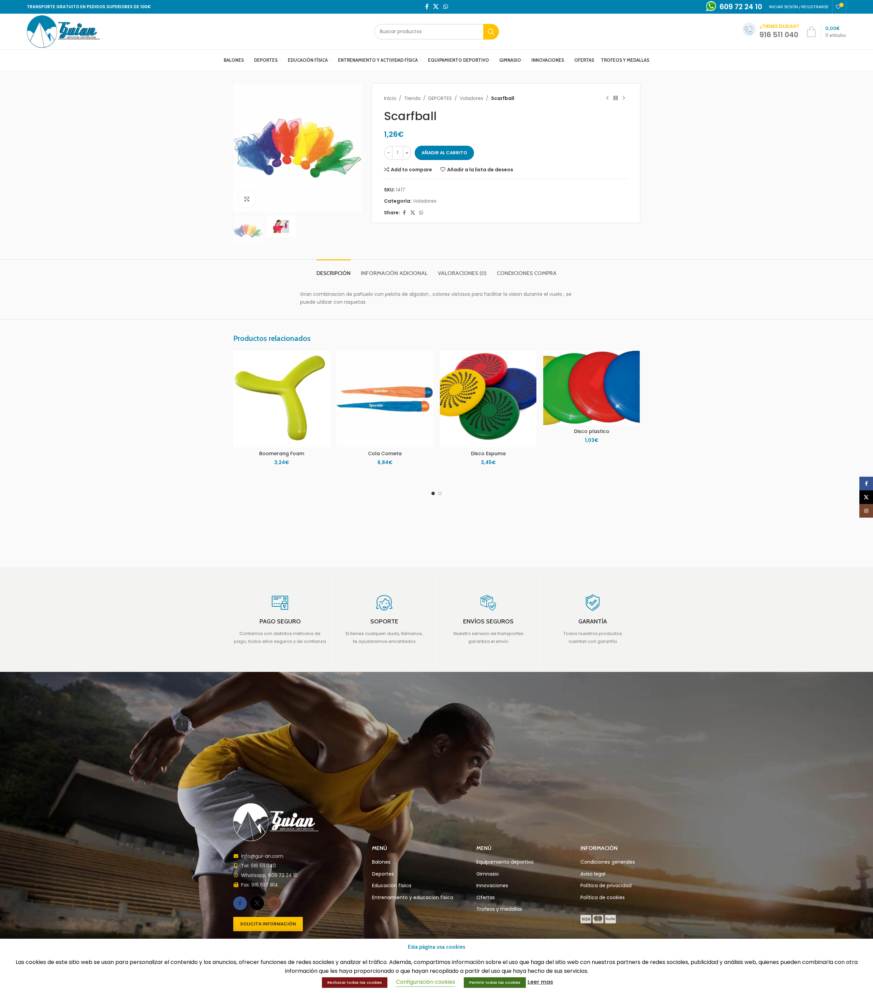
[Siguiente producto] (624, 98)
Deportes (383, 874)
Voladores (471, 98)
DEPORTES (440, 98)
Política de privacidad (606, 885)
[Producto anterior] (607, 98)
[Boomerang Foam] (281, 399)
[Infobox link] (280, 619)
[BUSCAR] (491, 32)
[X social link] (436, 6)
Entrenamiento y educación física (412, 897)
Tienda (412, 98)
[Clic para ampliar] (246, 198)
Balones (381, 862)
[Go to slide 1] (433, 493)
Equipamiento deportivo (505, 862)
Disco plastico (591, 431)
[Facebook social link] (427, 6)
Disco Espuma (488, 453)
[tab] (333, 269)
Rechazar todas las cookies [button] (354, 982)
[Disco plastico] (591, 388)
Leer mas (540, 982)
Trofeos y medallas (499, 909)
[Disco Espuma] (488, 399)
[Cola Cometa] (385, 399)
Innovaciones (492, 885)
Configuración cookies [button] (425, 982)
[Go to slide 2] (440, 493)
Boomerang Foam (281, 453)
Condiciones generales (607, 862)
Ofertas (485, 897)
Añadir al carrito (444, 152)
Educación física (391, 885)
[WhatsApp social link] (445, 6)
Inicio (390, 98)
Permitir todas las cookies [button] (494, 982)
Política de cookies (602, 897)
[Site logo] (63, 31)
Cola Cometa (385, 453)
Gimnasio (487, 874)
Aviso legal (592, 874)
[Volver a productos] (615, 98)
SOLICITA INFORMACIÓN (268, 924)
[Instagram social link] (274, 903)
